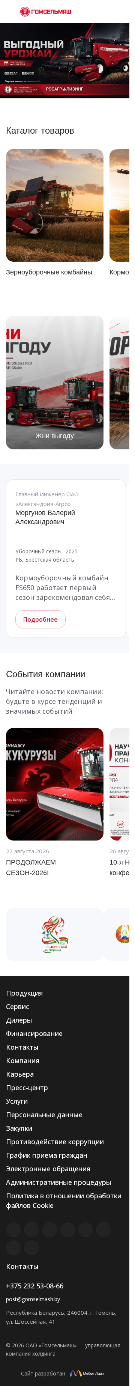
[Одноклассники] (103, 1229)
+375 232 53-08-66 (34, 1285)
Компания (22, 1060)
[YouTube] (85, 1229)
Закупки (19, 1128)
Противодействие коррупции (55, 1141)
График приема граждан (46, 1155)
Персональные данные (44, 1114)
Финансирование (34, 1033)
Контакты (22, 1047)
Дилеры (19, 1019)
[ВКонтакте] (13, 1229)
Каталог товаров (40, 130)
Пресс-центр (27, 1087)
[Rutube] (31, 1229)
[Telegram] (67, 1229)
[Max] (31, 1247)
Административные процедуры (58, 1182)
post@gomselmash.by (33, 1299)
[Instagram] (49, 1229)
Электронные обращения (48, 1168)
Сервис (17, 1006)
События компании (45, 674)
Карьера (20, 1074)
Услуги (17, 1101)
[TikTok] (13, 1247)
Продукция (24, 992)
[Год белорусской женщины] (55, 934)
